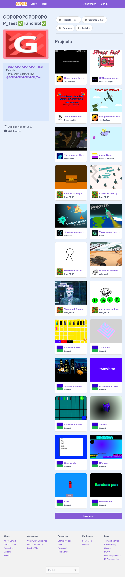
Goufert (67, 351)
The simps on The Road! (74, 154)
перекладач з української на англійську (109, 386)
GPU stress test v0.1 (109, 77)
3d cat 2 (103, 424)
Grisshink (68, 235)
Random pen (105, 501)
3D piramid (104, 347)
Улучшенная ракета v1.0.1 (109, 231)
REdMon (103, 463)
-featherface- (69, 81)
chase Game (105, 154)
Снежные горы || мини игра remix (109, 193)
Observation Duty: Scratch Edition (74, 77)
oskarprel (103, 274)
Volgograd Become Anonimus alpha (74, 308)
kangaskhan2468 (106, 158)
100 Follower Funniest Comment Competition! (74, 116)
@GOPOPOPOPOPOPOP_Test (25, 66)
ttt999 (101, 235)
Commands (70, 463)
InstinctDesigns (106, 81)
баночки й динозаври (74, 424)
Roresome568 (70, 120)
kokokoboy (69, 158)
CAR (66, 501)
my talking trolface (109, 308)
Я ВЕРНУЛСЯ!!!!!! (73, 270)
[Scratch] (21, 4)
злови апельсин (73, 386)
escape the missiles (109, 116)
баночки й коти (72, 347)
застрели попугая (108, 270)
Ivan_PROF (69, 197)
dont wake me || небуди (74, 193)
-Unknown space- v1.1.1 (74, 231)
